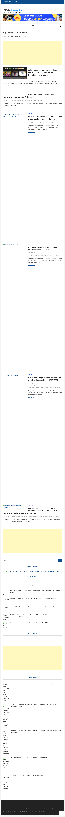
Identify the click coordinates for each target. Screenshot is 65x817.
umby (59, 78)
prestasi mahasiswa (41, 516)
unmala (49, 387)
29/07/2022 (32, 252)
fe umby (39, 122)
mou (43, 122)
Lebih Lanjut (9, 86)
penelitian (33, 516)
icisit (35, 255)
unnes (52, 387)
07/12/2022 (32, 78)
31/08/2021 (6, 516)
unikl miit (59, 255)
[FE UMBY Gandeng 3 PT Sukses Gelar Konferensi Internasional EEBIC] (15, 176)
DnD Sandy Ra (7, 811)
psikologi (44, 78)
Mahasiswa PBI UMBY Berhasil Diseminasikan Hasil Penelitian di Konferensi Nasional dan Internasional (30, 510)
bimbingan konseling (19, 100)
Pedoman (37, 808)
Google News (53, 808)
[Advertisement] (32, 53)
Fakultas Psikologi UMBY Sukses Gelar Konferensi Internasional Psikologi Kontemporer (42, 72)
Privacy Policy (45, 808)
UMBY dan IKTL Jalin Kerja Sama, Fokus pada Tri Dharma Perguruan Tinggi (32, 683)
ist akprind (32, 385)
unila (45, 387)
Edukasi (30, 505)
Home (24, 808)
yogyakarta (57, 387)
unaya (38, 387)
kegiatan (40, 78)
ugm (53, 255)
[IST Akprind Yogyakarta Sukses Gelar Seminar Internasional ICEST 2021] (15, 437)
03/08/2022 (6, 100)
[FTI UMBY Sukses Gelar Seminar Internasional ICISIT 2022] (15, 307)
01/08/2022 (32, 122)
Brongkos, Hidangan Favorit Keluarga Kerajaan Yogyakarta (27, 775)
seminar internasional (52, 78)
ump (36, 387)
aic (13, 100)
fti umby (31, 255)
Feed (60, 808)
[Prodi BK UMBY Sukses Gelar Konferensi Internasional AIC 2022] (15, 92)
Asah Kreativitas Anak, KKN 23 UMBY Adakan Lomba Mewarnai (29, 757)
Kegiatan (30, 67)
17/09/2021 (32, 383)
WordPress (28, 811)
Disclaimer (30, 808)
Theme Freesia (21, 811)
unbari (42, 387)
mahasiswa (15, 516)
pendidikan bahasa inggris (24, 516)
